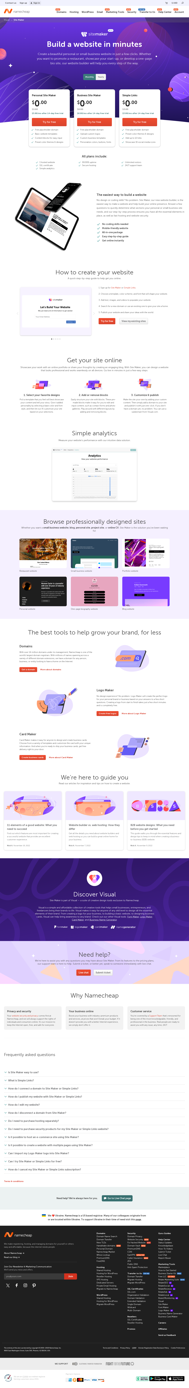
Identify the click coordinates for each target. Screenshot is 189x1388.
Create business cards (33, 757)
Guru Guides (164, 1233)
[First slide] (51, 339)
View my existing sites (134, 321)
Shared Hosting (104, 1270)
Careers (162, 1323)
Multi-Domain (134, 1310)
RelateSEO (164, 1283)
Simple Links (130, 288)
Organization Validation (138, 1295)
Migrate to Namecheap (107, 1289)
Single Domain (134, 1304)
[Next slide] (94, 313)
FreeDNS (101, 1261)
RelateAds (164, 1292)
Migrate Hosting (134, 1280)
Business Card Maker (168, 1317)
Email (100, 12)
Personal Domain (105, 1249)
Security (131, 11)
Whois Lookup (103, 1255)
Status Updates (165, 1242)
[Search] (182, 3)
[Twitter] (8, 1285)
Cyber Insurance (137, 1258)
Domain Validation (136, 1298)
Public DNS (132, 1264)
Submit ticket (103, 972)
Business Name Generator (103, 920)
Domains (61, 11)
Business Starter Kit (169, 1273)
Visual (161, 1301)
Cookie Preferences (178, 1348)
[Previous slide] (17, 313)
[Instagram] (25, 1285)
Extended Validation (136, 1301)
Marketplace (164, 1267)
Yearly (101, 77)
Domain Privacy (134, 1236)
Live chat (84, 972)
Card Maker (78, 920)
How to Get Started (167, 1270)
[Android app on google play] (158, 1378)
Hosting (74, 12)
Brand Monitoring (168, 1298)
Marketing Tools (114, 11)
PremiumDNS (103, 1258)
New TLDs (101, 1242)
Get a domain (28, 669)
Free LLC (166, 1276)
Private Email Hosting (106, 1286)
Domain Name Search (107, 1236)
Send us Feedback (167, 1335)
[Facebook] (16, 1285)
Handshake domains (108, 1246)
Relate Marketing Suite (171, 1280)
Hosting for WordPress (107, 1273)
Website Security (137, 1239)
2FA (129, 1261)
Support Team (155, 1016)
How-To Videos (165, 1249)
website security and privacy (25, 1016)
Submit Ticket (164, 1252)
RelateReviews (166, 1289)
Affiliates (162, 1329)
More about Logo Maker (134, 713)
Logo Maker (146, 916)
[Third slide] (55, 339)
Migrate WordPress (105, 1304)
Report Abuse (164, 1258)
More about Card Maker (61, 757)
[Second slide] (53, 339)
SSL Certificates (135, 1289)
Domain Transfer (104, 1239)
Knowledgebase (165, 1246)
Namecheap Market (106, 1252)
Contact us (10, 3)
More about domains (50, 669)
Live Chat (162, 1255)
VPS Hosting (102, 1280)
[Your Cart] (166, 3)
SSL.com (131, 1292)
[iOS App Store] (175, 1378)
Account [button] (179, 11)
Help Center (165, 11)
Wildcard (131, 1307)
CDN (129, 1252)
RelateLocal (165, 1295)
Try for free (49, 122)
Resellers (131, 1316)
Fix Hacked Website (138, 1242)
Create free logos (107, 713)
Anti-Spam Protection (137, 1267)
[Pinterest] (34, 1285)
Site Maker (116, 288)
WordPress (88, 12)
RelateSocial (165, 1286)
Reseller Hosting (104, 1276)
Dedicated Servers (105, 1283)
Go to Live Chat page (119, 1198)
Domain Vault (136, 1246)
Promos (131, 1329)
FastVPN (135, 1255)
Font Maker (133, 916)
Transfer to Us (147, 11)
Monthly (89, 77)
